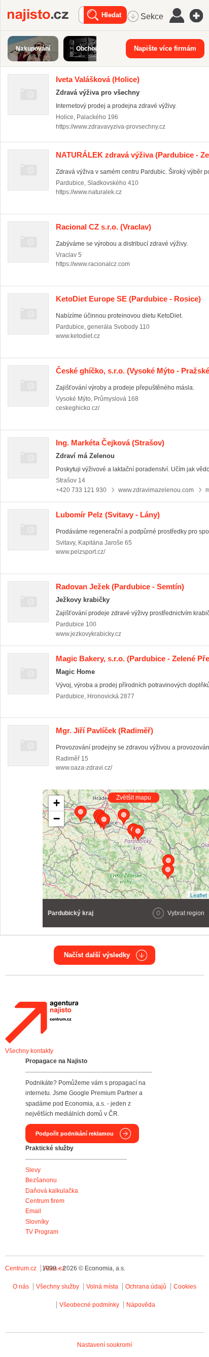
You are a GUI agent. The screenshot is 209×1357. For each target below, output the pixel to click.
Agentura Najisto (41, 1022)
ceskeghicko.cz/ (77, 407)
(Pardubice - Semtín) (120, 586)
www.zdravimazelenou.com (156, 490)
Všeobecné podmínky (89, 1304)
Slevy (33, 1170)
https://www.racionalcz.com (93, 264)
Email (33, 1211)
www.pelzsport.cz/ (80, 551)
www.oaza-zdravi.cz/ (84, 767)
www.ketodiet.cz (78, 336)
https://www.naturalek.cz (89, 192)
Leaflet (198, 895)
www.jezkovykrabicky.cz (88, 633)
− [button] (56, 818)
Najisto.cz (43, 15)
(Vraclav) (103, 226)
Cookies (184, 1286)
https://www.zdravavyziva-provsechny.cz (110, 126)
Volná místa (102, 1286)
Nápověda (140, 1304)
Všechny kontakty (29, 1050)
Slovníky (37, 1221)
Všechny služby (58, 1286)
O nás (21, 1286)
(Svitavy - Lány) (108, 514)
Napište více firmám (165, 48)
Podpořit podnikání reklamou (75, 1133)
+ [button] (56, 803)
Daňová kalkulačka (51, 1190)
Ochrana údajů (145, 1286)
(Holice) (98, 79)
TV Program (41, 1231)
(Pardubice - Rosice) (128, 298)
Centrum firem (44, 1200)
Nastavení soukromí (104, 1344)
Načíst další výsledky (97, 955)
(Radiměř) (104, 730)
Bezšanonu (41, 1180)
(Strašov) (110, 442)
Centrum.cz (21, 1268)
